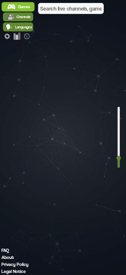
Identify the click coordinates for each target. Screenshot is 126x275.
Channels (23, 17)
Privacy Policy (14, 264)
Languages (23, 27)
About (7, 257)
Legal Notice (13, 271)
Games (24, 6)
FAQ (5, 250)
